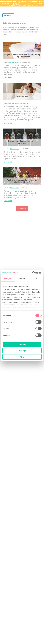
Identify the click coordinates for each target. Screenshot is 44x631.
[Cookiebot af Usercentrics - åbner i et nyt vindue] (32, 272)
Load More (22, 208)
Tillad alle (22, 344)
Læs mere (8, 77)
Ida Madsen (14, 149)
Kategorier (7, 15)
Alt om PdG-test (22, 97)
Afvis (22, 357)
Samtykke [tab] (8, 278)
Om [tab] (36, 278)
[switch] (38, 322)
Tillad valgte (22, 351)
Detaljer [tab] (22, 278)
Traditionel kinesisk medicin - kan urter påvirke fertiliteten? (22, 181)
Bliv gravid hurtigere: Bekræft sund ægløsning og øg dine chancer (22, 56)
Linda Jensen (14, 62)
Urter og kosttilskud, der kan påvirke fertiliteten (22, 142)
